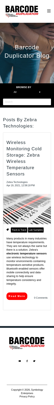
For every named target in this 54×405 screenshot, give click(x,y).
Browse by (23, 87)
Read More (17, 296)
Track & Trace (19, 230)
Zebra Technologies (17, 182)
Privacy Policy (27, 396)
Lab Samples (36, 230)
